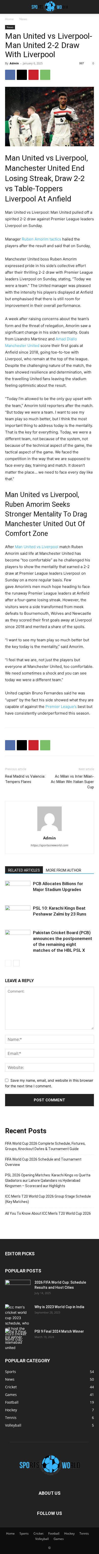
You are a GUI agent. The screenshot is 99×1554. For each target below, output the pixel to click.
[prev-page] (8, 963)
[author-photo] (49, 831)
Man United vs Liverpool (36, 546)
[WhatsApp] (45, 75)
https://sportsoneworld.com (49, 845)
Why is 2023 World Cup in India (59, 1307)
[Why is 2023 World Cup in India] (17, 1323)
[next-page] (16, 963)
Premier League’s (61, 706)
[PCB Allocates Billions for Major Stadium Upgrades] (17, 889)
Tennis (84, 1533)
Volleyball (42, 1539)
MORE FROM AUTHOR (63, 870)
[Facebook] (10, 75)
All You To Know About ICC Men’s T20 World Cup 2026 (48, 1213)
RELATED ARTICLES (24, 870)
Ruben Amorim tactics (41, 239)
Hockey (69, 1533)
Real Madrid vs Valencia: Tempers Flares (25, 779)
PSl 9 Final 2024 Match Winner (59, 1331)
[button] (9, 7)
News (23, 19)
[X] (22, 75)
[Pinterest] (33, 75)
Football (53, 1533)
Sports (24, 1533)
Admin (14, 63)
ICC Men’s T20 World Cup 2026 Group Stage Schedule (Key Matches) (48, 1199)
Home (9, 19)
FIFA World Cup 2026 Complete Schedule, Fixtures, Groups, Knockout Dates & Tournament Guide (45, 1146)
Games (59, 1539)
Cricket (38, 1533)
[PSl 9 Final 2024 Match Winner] (17, 1339)
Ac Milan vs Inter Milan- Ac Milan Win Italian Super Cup (72, 781)
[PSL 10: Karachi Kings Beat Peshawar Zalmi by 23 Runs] (17, 914)
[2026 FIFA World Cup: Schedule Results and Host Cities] (17, 1289)
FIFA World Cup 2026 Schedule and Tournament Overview (43, 1162)
